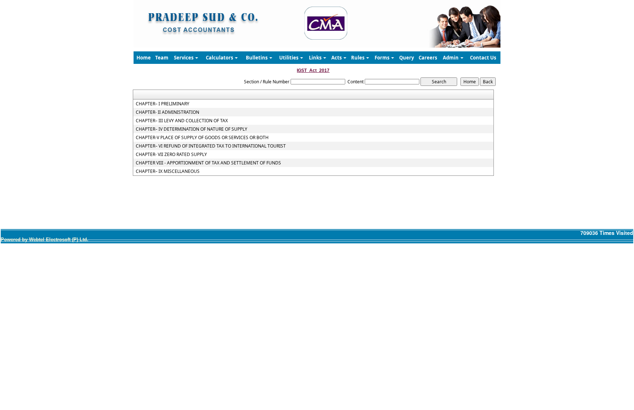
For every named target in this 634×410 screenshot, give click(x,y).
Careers (428, 57)
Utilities (289, 57)
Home (143, 57)
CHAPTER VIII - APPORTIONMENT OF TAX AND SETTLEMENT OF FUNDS (208, 163)
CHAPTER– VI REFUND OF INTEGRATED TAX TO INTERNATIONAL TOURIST (211, 146)
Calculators (220, 57)
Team (161, 57)
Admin (451, 57)
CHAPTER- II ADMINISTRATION (167, 112)
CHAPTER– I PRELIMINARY (162, 104)
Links (316, 57)
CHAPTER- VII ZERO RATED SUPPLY (171, 154)
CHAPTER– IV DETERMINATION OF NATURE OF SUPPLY (191, 129)
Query (406, 57)
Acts (337, 57)
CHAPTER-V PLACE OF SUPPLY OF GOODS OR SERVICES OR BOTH (202, 138)
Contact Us (483, 57)
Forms (382, 57)
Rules (358, 57)
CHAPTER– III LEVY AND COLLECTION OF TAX (182, 121)
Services (184, 57)
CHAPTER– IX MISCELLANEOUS (168, 171)
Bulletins (257, 57)
